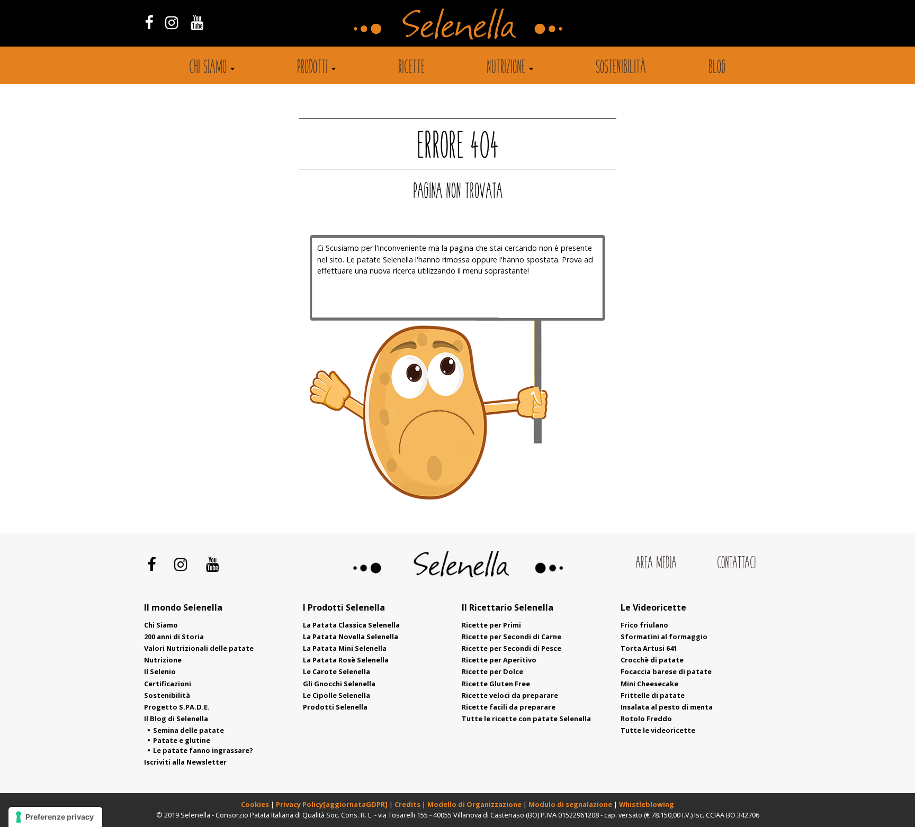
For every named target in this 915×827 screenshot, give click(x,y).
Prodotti (312, 68)
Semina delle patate (188, 730)
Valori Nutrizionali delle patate (199, 648)
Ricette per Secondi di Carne (511, 636)
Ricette (411, 68)
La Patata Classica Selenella (351, 625)
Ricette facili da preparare (508, 707)
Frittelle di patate (653, 695)
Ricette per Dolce (492, 671)
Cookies (255, 804)
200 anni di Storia (174, 636)
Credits (408, 804)
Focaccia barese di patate (666, 671)
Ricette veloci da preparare (510, 695)
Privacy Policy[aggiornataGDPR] (332, 804)
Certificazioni (167, 683)
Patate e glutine (181, 740)
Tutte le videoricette (658, 730)
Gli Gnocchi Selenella (339, 683)
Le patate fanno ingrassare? (203, 750)
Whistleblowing (646, 804)
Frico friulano (644, 625)
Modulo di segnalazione (571, 804)
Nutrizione (506, 68)
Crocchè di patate (652, 660)
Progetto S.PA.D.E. (177, 707)
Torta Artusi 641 (649, 648)
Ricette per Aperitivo (499, 660)
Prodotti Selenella (335, 707)
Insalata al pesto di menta (667, 707)
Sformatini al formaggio (664, 636)
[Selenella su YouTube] (197, 22)
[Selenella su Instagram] (171, 22)
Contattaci (736, 564)
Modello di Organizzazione (475, 804)
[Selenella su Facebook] (148, 22)
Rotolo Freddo (646, 718)
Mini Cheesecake (649, 683)
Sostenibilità (621, 68)
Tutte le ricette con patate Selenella (526, 718)
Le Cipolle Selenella (336, 695)
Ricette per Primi (491, 625)
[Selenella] (457, 23)
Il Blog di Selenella (176, 718)
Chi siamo (208, 68)
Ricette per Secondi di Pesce (511, 648)
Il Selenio (160, 671)
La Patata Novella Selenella (350, 636)
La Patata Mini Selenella (345, 648)
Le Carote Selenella (336, 671)
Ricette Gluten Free (496, 683)
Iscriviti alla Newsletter (185, 762)
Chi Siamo (161, 625)
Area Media (656, 564)
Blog (717, 68)
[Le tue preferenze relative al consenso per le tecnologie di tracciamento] (55, 817)
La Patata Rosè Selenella (346, 660)
